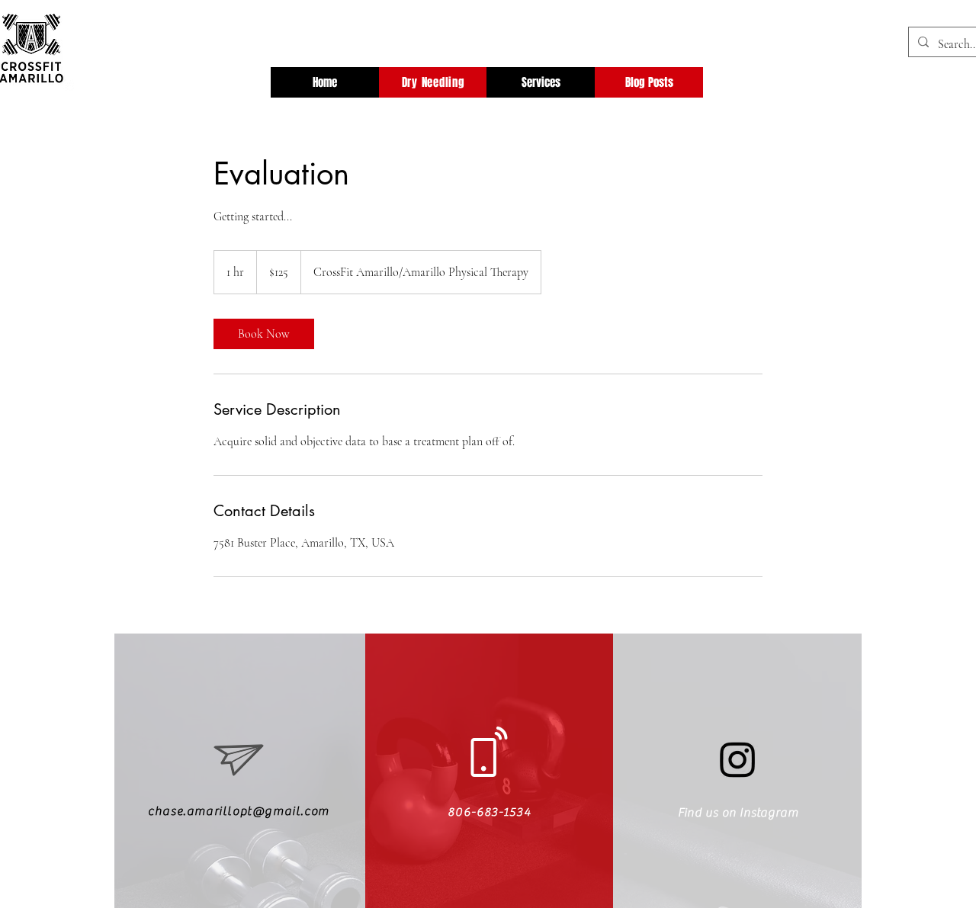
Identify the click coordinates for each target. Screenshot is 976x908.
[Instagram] (737, 759)
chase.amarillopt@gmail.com (238, 811)
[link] (264, 334)
